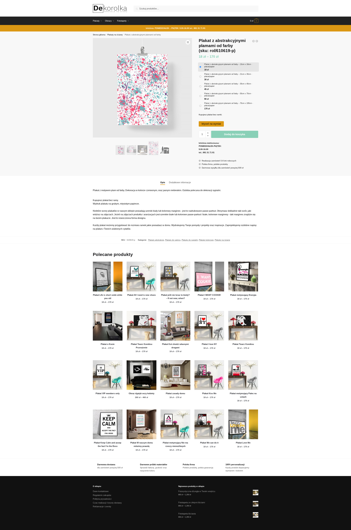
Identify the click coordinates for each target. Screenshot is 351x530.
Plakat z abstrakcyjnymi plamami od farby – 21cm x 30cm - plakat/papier (228, 75)
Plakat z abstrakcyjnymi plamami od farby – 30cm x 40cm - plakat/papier (228, 85)
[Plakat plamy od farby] (253, 41)
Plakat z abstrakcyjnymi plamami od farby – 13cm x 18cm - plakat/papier (228, 65)
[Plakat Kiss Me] (209, 375)
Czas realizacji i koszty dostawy (107, 503)
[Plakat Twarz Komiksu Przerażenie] (141, 326)
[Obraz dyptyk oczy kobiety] (141, 375)
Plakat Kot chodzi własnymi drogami (175, 346)
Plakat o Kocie (107, 344)
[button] (188, 42)
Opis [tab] (162, 182)
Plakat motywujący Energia (243, 295)
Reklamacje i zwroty (102, 506)
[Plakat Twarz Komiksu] (243, 326)
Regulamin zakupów (102, 495)
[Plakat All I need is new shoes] (141, 276)
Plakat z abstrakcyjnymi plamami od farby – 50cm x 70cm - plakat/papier (228, 94)
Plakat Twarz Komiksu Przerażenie (141, 346)
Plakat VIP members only (108, 393)
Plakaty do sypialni (190, 240)
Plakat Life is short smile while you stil (107, 296)
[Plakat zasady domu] (175, 375)
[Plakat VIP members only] (108, 375)
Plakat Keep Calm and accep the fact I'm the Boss (107, 444)
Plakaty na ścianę (115, 35)
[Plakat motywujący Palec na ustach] (243, 375)
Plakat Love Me (243, 443)
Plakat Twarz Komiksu (243, 344)
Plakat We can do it (209, 443)
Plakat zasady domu (175, 393)
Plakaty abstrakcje (156, 240)
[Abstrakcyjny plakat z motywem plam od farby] (256, 41)
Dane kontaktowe (101, 491)
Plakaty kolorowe (206, 240)
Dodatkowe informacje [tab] (180, 182)
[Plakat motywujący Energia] (243, 276)
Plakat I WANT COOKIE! (209, 295)
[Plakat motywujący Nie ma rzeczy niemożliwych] (175, 424)
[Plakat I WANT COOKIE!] (209, 276)
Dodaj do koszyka (234, 134)
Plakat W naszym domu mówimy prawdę (141, 444)
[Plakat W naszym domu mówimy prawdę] (141, 424)
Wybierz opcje (107, 307)
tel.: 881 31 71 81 (197, 28)
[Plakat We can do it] (209, 424)
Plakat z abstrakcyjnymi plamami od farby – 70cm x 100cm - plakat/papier (228, 104)
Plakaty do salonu (173, 240)
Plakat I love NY (209, 344)
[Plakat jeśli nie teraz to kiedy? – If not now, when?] (175, 276)
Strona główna (99, 35)
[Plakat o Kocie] (108, 326)
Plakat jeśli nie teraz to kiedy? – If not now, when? (175, 296)
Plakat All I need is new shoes (141, 295)
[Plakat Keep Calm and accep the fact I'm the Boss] (108, 424)
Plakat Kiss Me (209, 393)
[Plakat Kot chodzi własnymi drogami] (175, 326)
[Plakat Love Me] (243, 424)
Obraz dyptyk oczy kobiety (141, 393)
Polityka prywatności (102, 499)
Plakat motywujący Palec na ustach (243, 395)
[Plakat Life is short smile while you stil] (108, 276)
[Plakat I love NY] (209, 326)
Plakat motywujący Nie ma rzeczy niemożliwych (175, 444)
